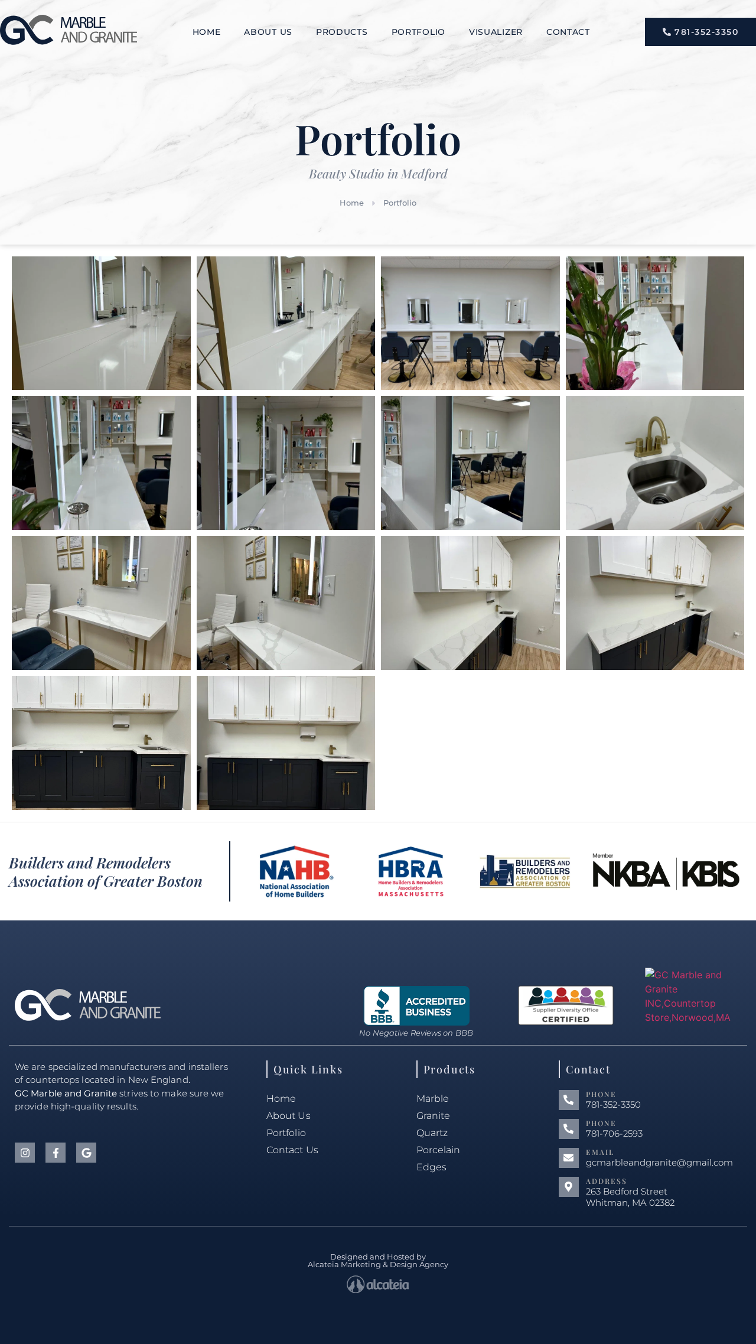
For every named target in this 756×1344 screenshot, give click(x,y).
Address (606, 1181)
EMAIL (600, 1152)
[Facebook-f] (55, 1153)
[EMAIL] (569, 1158)
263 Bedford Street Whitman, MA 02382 (630, 1197)
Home (207, 32)
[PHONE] (569, 1100)
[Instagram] (25, 1153)
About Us (268, 32)
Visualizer (496, 32)
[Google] (86, 1153)
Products (342, 32)
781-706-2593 (614, 1133)
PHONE (601, 1094)
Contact (568, 32)
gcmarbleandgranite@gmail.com (659, 1162)
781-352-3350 (613, 1104)
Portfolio (418, 32)
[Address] (569, 1187)
